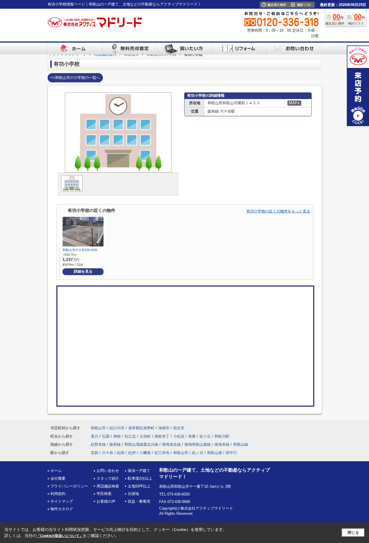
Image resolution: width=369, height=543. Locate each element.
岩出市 (178, 428)
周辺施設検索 (108, 486)
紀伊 (132, 453)
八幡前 (145, 453)
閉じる (353, 532)
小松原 (178, 436)
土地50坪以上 (139, 486)
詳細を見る (83, 271)
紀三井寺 (162, 453)
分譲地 (133, 493)
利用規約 (57, 493)
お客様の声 (106, 501)
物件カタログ (61, 509)
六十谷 (107, 453)
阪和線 (115, 444)
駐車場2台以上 (140, 478)
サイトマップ (61, 501)
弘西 (106, 436)
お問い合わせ (108, 470)
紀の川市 (117, 428)
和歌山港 (214, 453)
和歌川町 (221, 436)
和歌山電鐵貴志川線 (141, 444)
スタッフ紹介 (108, 478)
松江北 (130, 436)
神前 (117, 436)
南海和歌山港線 (197, 444)
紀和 (121, 453)
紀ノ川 (197, 453)
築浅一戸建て (139, 470)
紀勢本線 (98, 444)
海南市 (164, 428)
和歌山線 (240, 444)
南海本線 (221, 444)
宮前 (94, 453)
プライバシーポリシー (69, 486)
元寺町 (145, 436)
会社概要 (57, 478)
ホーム (56, 470)
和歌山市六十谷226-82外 (80, 250)
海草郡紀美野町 (141, 428)
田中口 (231, 453)
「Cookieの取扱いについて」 (60, 536)
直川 (94, 436)
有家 (192, 436)
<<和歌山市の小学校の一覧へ (75, 77)
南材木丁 (162, 436)
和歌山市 (98, 428)
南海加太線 (171, 444)
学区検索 (104, 493)
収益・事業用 (139, 501)
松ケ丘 (205, 436)
